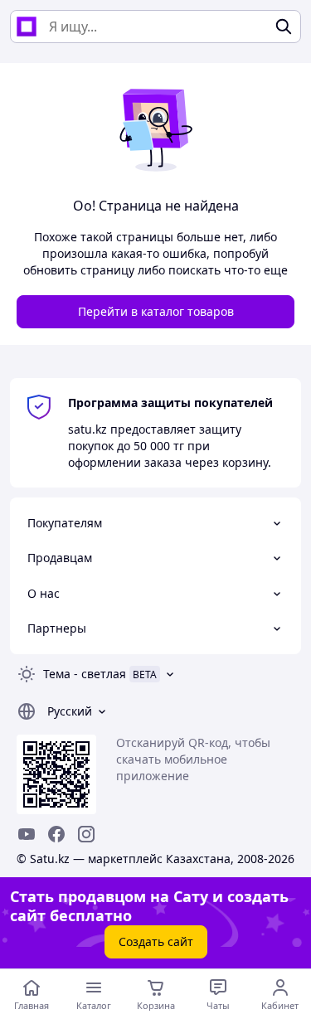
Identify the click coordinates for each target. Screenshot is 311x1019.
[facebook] (56, 834)
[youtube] (26, 834)
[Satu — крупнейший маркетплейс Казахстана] (26, 26)
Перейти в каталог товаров (156, 311)
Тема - (84, 674)
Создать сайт (156, 941)
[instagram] (86, 834)
